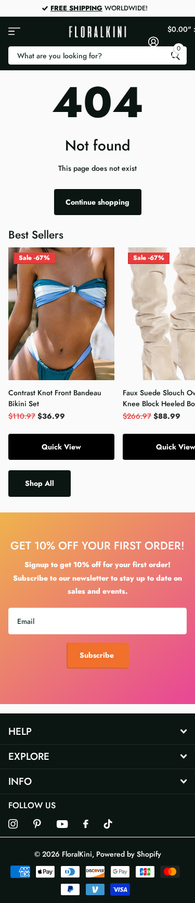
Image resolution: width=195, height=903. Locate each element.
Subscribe (98, 655)
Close (97, 732)
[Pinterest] (37, 824)
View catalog (14, 31)
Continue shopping (97, 202)
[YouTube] (62, 824)
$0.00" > (177, 38)
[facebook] (85, 824)
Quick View (61, 447)
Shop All (39, 483)
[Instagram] (13, 824)
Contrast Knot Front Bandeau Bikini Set (54, 398)
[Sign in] (153, 41)
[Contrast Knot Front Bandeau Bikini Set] (61, 313)
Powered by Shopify (128, 854)
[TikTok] (108, 824)
